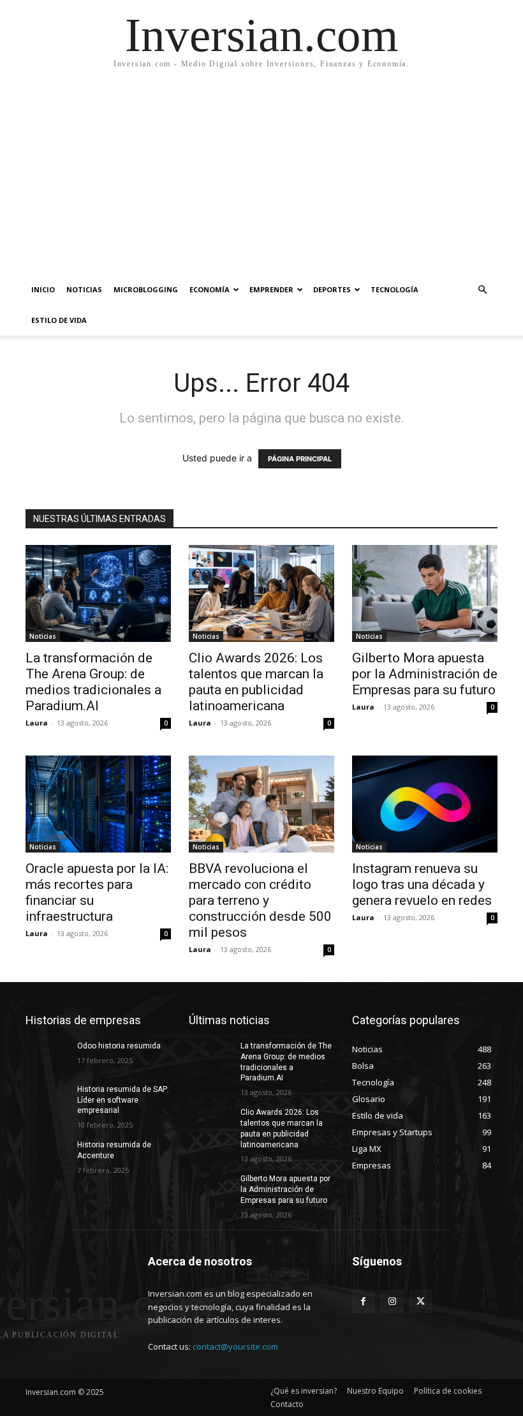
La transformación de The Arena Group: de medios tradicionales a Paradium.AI (93, 681)
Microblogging (146, 289)
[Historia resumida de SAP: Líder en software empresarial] (47, 1099)
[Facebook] (363, 1301)
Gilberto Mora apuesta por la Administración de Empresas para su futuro (424, 673)
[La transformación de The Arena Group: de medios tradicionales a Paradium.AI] (98, 593)
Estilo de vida (59, 320)
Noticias (84, 289)
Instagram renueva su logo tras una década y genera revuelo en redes (422, 884)
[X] (420, 1301)
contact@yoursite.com (235, 1346)
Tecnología (394, 289)
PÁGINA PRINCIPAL (300, 458)
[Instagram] (392, 1301)
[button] (482, 290)
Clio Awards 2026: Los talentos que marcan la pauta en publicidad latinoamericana (256, 681)
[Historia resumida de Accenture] (47, 1155)
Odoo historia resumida (119, 1045)
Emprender (271, 289)
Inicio (43, 289)
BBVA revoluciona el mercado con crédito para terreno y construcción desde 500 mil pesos (260, 900)
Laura (37, 722)
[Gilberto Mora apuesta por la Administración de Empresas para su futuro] (424, 593)
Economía (209, 289)
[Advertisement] (261, 178)
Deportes (332, 289)
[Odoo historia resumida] (47, 1056)
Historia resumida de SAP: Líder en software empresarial (123, 1100)
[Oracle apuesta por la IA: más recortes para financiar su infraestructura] (98, 804)
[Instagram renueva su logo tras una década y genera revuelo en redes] (424, 804)
